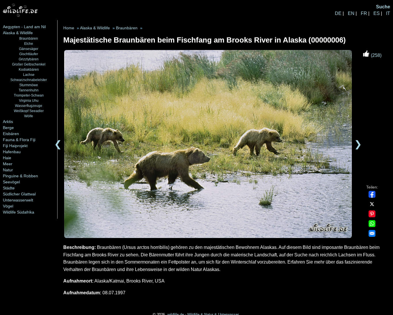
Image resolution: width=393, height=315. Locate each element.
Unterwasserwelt (18, 200)
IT (388, 13)
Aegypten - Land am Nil (24, 26)
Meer (7, 164)
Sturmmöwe (28, 85)
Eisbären (11, 133)
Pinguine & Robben (20, 176)
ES (376, 13)
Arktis (8, 121)
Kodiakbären (29, 69)
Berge (8, 127)
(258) (375, 55)
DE (338, 13)
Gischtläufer (28, 54)
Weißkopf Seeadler (29, 111)
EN (351, 13)
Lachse (29, 74)
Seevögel (11, 182)
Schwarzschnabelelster (28, 80)
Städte (9, 188)
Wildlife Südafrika (18, 212)
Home (68, 28)
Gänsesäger (28, 49)
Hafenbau (12, 151)
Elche (28, 43)
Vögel (8, 206)
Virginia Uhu (29, 100)
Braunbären (28, 38)
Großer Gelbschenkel (28, 64)
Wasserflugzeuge (28, 105)
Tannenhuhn (29, 90)
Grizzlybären (29, 59)
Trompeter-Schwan (29, 95)
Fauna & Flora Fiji (19, 139)
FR (364, 13)
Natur (8, 170)
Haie (7, 157)
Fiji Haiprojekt (15, 145)
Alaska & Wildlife (18, 32)
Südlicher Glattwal (19, 194)
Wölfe (28, 116)
